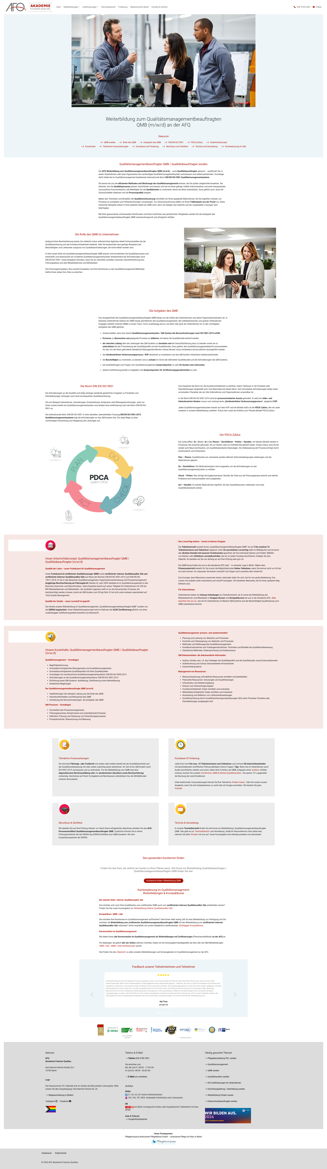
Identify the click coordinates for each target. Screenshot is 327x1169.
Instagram (50, 1101)
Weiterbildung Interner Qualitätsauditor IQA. (153, 908)
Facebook (64, 1101)
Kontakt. (179, 788)
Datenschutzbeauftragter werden (222, 1101)
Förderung (122, 7)
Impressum (47, 1153)
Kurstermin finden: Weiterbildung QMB (163, 880)
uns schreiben (137, 1076)
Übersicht (121, 952)
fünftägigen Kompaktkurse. (191, 925)
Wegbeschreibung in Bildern (60, 1095)
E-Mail (318, 7)
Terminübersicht (108, 7)
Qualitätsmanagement (217, 1064)
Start (58, 7)
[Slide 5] (164, 1013)
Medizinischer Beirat (139, 7)
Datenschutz (60, 1153)
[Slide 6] (166, 1013)
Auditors (255, 770)
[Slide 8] (170, 1013)
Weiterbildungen (70, 7)
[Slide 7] (168, 1013)
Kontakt (194, 834)
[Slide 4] (162, 1013)
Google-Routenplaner (137, 1119)
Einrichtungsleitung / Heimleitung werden (226, 1089)
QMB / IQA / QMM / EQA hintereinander (117, 946)
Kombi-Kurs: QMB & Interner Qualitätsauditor (221, 773)
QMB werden (213, 1070)
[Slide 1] (156, 1013)
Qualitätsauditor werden (218, 1076)
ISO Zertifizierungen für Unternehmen (224, 1083)
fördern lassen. (238, 782)
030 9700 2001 (303, 7)
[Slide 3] (160, 1013)
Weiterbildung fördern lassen (220, 1095)
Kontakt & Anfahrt (159, 7)
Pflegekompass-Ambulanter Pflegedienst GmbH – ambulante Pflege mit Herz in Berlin (163, 1136)
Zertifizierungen (89, 7)
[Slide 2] (158, 1013)
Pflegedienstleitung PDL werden (221, 1058)
